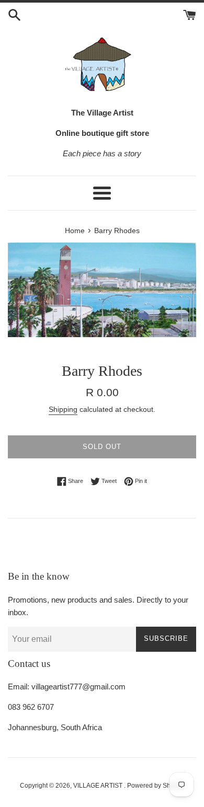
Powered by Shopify (155, 785)
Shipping (63, 409)
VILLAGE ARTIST (98, 785)
